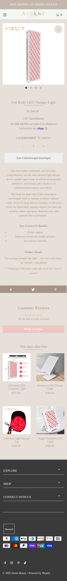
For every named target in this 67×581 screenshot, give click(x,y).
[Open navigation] (9, 14)
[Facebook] (5, 563)
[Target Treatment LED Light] (50, 420)
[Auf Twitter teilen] (33, 289)
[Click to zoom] (58, 29)
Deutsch (9, 529)
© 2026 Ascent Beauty (14, 573)
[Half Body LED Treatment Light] (17, 367)
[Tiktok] (25, 563)
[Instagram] (11, 563)
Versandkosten (36, 118)
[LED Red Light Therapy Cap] (17, 420)
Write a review (33, 329)
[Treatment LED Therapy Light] (50, 367)
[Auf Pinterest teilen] (55, 289)
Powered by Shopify (39, 573)
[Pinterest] (18, 563)
